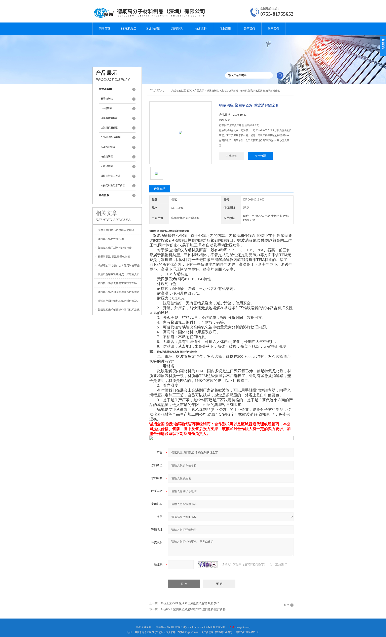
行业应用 (225, 28)
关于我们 (249, 28)
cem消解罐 (106, 108)
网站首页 (104, 28)
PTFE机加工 (128, 28)
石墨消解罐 (107, 98)
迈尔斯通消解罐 (109, 118)
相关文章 (106, 213)
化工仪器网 (207, 632)
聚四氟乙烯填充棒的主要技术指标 (117, 283)
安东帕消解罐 (108, 146)
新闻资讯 (177, 28)
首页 (189, 90)
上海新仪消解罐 (109, 127)
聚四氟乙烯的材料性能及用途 (115, 247)
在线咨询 (231, 155)
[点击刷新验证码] (208, 564)
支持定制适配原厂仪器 (113, 185)
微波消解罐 (153, 28)
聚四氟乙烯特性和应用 (111, 238)
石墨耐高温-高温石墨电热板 (114, 256)
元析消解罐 (107, 166)
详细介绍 (159, 188)
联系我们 (273, 28)
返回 (287, 604)
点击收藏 (260, 155)
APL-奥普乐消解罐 (111, 137)
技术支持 (201, 28)
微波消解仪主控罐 (110, 175)
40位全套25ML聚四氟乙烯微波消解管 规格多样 (190, 603)
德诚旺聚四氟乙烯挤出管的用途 (116, 230)
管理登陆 (220, 632)
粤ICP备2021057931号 (247, 632)
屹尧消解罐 (107, 156)
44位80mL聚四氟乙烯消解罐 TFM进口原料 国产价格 (193, 609)
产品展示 (199, 90)
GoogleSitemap (242, 627)
